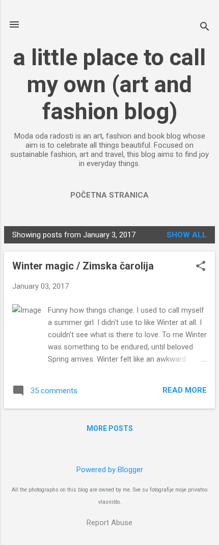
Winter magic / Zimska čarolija (83, 266)
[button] (201, 267)
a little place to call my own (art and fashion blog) (109, 84)
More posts (110, 428)
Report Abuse (109, 522)
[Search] (205, 27)
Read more (184, 390)
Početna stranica (109, 195)
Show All (187, 234)
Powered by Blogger (109, 469)
